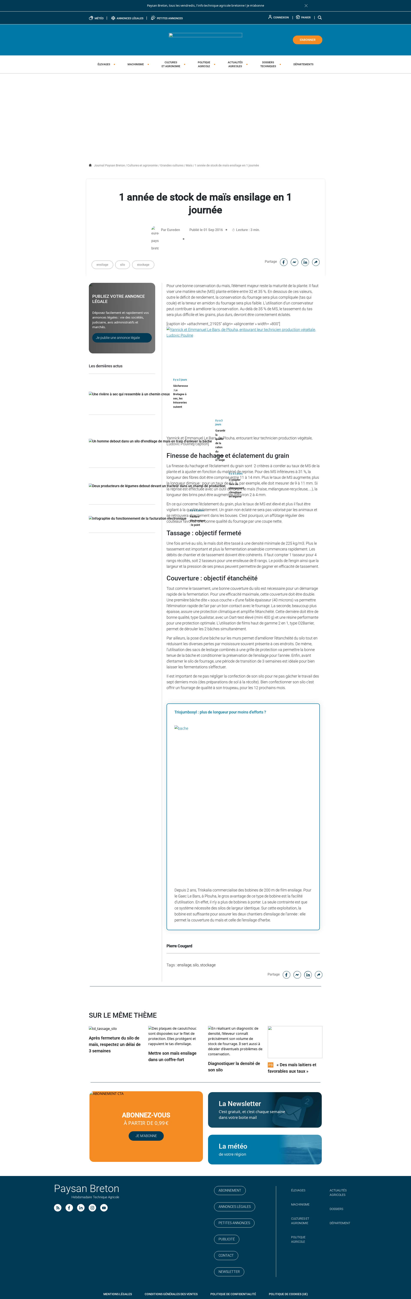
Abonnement (230, 1190)
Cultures (171, 64)
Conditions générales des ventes (171, 1294)
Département (340, 1223)
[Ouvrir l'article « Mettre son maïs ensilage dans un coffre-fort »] (175, 1036)
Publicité (227, 1239)
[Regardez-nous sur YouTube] (104, 1208)
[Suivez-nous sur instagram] (92, 1208)
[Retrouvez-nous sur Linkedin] (81, 1208)
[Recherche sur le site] (320, 17)
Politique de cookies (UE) (288, 1294)
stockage (143, 264)
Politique (204, 64)
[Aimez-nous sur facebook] (69, 1208)
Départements (303, 64)
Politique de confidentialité (233, 1294)
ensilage (102, 264)
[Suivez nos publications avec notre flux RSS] (57, 1208)
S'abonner (308, 40)
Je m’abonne (146, 1136)
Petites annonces (234, 1223)
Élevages (104, 64)
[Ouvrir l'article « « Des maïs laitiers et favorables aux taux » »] (295, 1042)
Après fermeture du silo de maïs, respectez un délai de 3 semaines (115, 1044)
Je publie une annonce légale (118, 338)
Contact (226, 1255)
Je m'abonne (255, 5)
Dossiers (268, 64)
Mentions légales (117, 1294)
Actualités (235, 64)
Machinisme (136, 64)
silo (122, 264)
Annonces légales (235, 1207)
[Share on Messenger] (294, 262)
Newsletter (229, 1272)
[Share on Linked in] (305, 262)
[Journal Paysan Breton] (205, 39)
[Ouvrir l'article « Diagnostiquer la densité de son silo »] (235, 1041)
